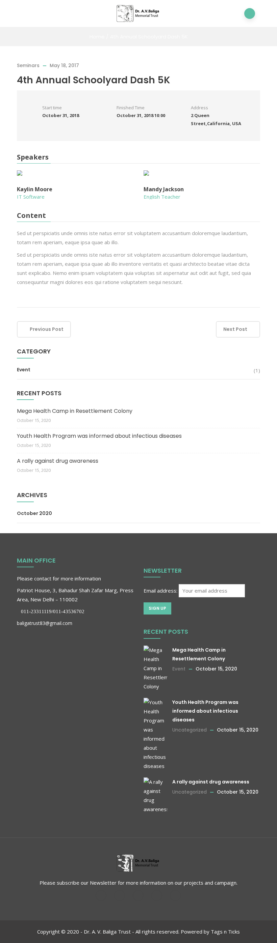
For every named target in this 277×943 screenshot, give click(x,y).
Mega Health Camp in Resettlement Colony (74, 411)
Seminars (28, 65)
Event (23, 369)
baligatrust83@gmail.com (44, 623)
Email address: (161, 590)
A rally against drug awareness (57, 461)
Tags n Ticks (225, 931)
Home (97, 36)
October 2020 (34, 513)
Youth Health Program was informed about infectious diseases (99, 436)
